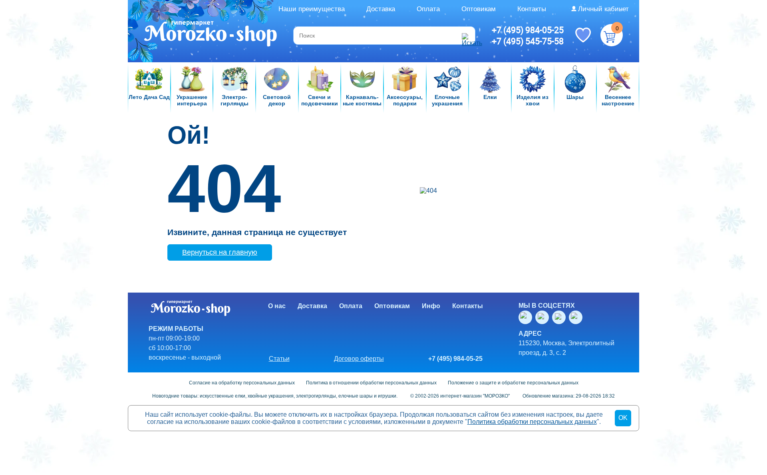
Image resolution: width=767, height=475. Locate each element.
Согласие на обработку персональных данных (242, 383)
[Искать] (467, 35)
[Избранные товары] (583, 34)
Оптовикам (478, 9)
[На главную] (211, 35)
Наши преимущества (311, 9)
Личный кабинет (603, 9)
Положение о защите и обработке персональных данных (513, 383)
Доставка (380, 9)
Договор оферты (359, 358)
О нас (277, 306)
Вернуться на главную (219, 252)
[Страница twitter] (560, 317)
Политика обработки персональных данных (532, 421)
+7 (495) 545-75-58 (528, 41)
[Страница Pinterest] (577, 317)
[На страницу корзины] (611, 35)
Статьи (279, 358)
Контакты (531, 9)
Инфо (431, 306)
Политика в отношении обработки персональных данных (371, 383)
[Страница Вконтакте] (527, 317)
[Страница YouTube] (543, 317)
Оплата (428, 9)
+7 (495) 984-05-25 (528, 30)
